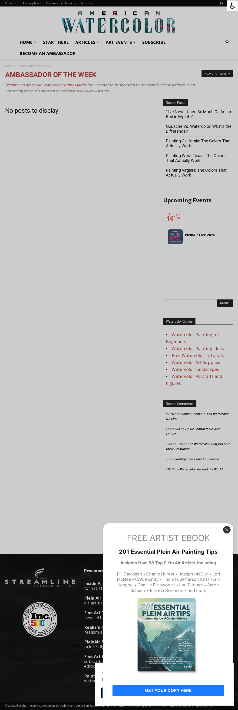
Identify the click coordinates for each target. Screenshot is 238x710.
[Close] (227, 529)
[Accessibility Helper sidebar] (232, 5)
